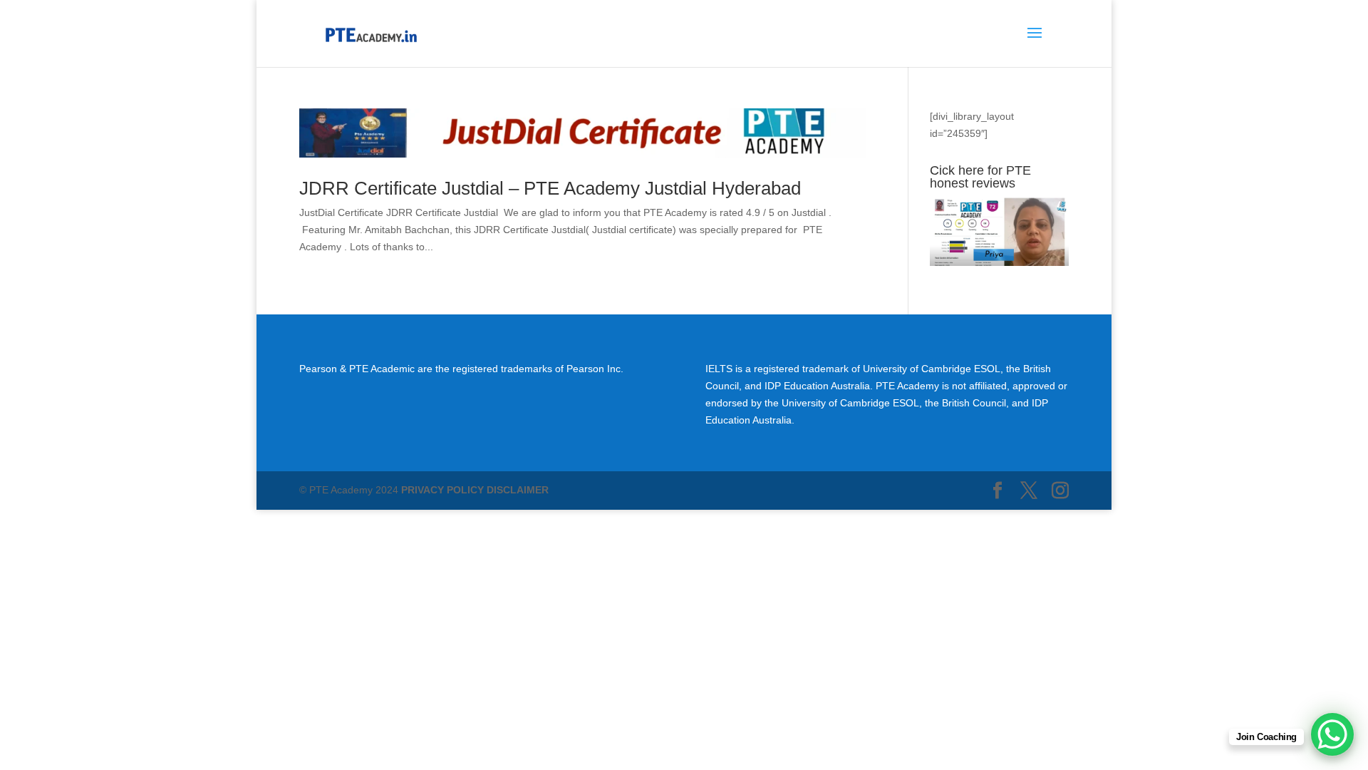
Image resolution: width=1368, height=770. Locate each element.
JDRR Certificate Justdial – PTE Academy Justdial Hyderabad (550, 188)
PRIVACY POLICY (442, 490)
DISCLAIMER (518, 490)
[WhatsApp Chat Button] (1332, 734)
